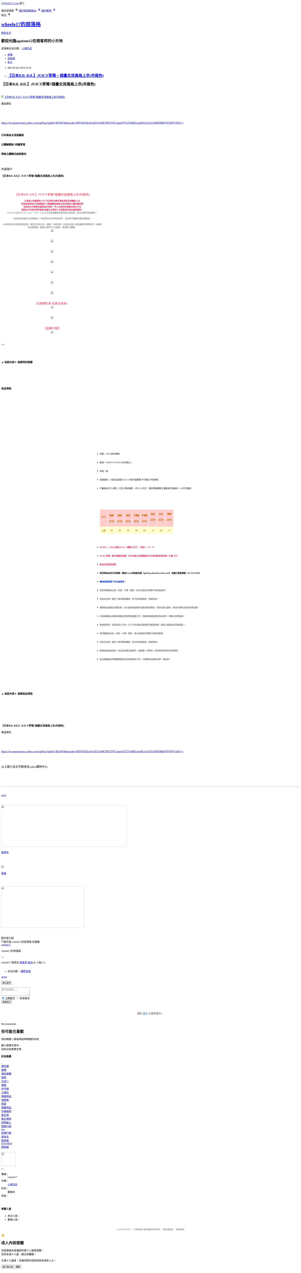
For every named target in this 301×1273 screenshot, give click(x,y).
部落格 (11, 58)
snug (3, 795)
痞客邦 (23, 962)
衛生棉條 (6, 1119)
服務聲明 (180, 1229)
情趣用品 (6, 1096)
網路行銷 (6, 1126)
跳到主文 (6, 33)
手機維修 (6, 1111)
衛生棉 (5, 1115)
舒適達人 (6, 1122)
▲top (4, 976)
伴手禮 (5, 1088)
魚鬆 (3, 873)
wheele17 (6, 945)
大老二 (5, 1081)
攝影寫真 (26, 971)
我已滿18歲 (8, 1267)
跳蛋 (3, 1104)
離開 (18, 1267)
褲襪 (3, 1070)
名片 (10, 62)
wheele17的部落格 (21, 24)
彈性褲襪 (6, 1073)
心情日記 (27, 48)
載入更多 (7, 983)
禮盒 (3, 1085)
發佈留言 (7, 1002)
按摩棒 (5, 1100)
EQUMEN (6, 1143)
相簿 (10, 54)
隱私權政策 (168, 1229)
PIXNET (127, 1229)
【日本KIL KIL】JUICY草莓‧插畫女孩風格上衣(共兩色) (56, 75)
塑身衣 (5, 852)
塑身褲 (5, 1140)
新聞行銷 (6, 1133)
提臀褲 (5, 1147)
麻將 (3, 1077)
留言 (30, 962)
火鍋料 (5, 1092)
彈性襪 (5, 1066)
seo (3, 1129)
